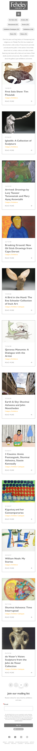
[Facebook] (9, 737)
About (5, 742)
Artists (32, 742)
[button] (18, 14)
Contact (20, 743)
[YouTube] (21, 737)
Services (7, 743)
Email (6, 704)
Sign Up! (18, 725)
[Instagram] (27, 737)
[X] (15, 737)
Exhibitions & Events (21, 742)
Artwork (11, 742)
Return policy (29, 743)
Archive (13, 743)
